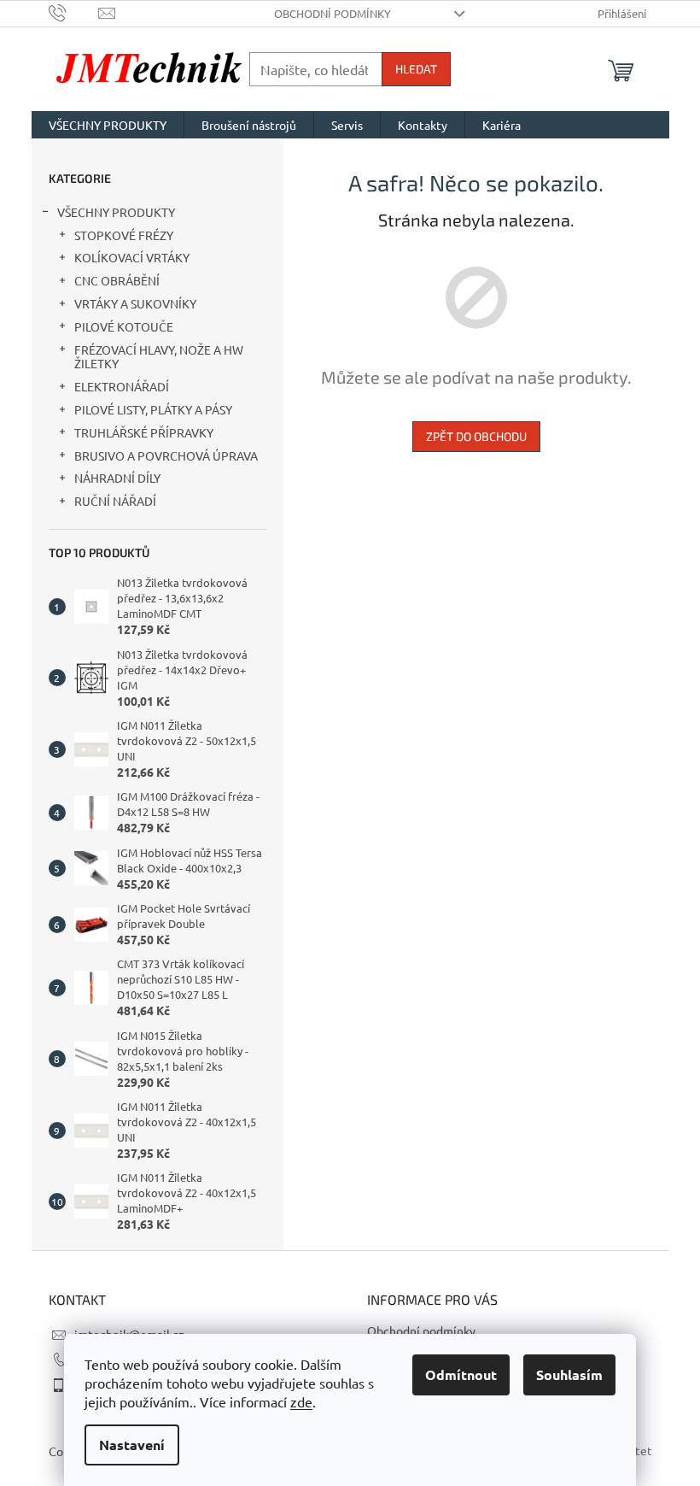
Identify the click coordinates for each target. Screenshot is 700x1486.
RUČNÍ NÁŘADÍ (115, 500)
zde (301, 1401)
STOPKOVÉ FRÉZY (123, 235)
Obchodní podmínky (332, 13)
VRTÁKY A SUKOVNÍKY (135, 303)
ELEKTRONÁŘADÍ (121, 386)
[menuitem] (108, 124)
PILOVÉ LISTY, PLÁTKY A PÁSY (153, 409)
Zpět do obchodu (476, 436)
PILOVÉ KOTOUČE (123, 326)
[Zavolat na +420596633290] (74, 11)
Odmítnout (461, 1374)
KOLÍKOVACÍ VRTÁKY (132, 257)
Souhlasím (569, 1374)
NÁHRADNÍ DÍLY (117, 477)
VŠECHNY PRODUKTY (116, 212)
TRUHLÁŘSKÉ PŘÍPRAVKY (143, 432)
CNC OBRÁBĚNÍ (117, 280)
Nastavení (132, 1445)
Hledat (416, 69)
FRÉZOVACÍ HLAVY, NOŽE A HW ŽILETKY (158, 357)
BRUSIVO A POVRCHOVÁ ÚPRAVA (166, 455)
